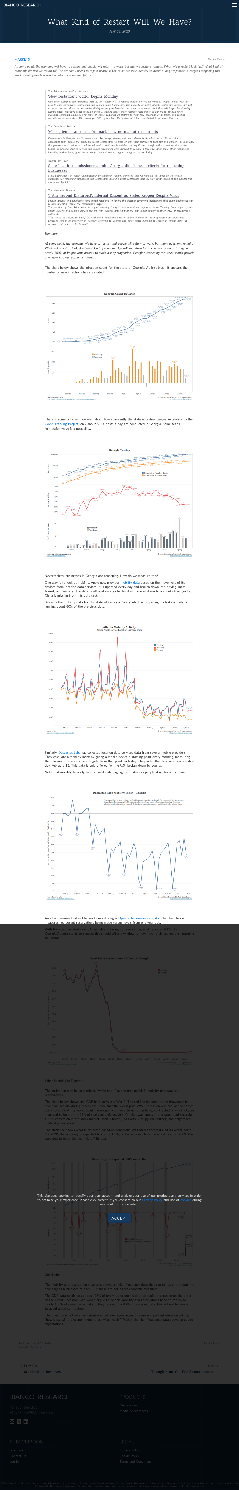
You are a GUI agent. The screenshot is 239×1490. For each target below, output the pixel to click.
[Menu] (234, 4)
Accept (119, 1218)
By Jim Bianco (216, 59)
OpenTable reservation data (138, 918)
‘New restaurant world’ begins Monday (83, 96)
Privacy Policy (152, 1200)
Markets (22, 59)
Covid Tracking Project (61, 424)
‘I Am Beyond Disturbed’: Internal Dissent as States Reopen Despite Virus (113, 195)
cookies (185, 1200)
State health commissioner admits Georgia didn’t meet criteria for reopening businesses (116, 168)
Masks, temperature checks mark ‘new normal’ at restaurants (103, 131)
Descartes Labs (69, 752)
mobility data (130, 582)
